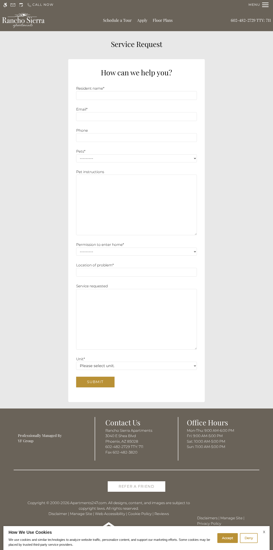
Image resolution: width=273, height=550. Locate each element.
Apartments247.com (88, 503)
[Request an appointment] (21, 5)
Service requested (92, 286)
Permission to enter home (100, 244)
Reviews (161, 514)
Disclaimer (57, 514)
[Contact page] (13, 5)
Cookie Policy (140, 514)
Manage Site (81, 514)
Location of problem (95, 265)
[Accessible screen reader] (5, 5)
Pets (80, 151)
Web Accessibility (110, 514)
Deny (249, 538)
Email (81, 109)
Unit (80, 359)
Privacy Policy (209, 523)
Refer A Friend (136, 486)
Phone (82, 130)
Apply (142, 20)
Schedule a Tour (117, 20)
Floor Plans (163, 20)
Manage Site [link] (231, 518)
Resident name (90, 88)
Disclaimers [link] (207, 518)
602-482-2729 (251, 20)
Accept (227, 538)
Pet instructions (90, 172)
